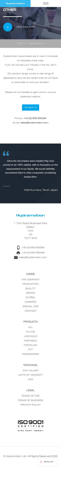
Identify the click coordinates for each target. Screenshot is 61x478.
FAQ (30, 379)
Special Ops (30, 306)
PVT (30, 350)
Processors (30, 354)
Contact (30, 311)
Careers (30, 302)
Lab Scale (30, 336)
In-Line (30, 332)
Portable (30, 341)
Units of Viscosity (30, 375)
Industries (35, 44)
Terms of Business (30, 400)
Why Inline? (30, 371)
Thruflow (30, 345)
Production (31, 284)
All (30, 327)
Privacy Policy (30, 405)
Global (31, 297)
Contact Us (30, 107)
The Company (31, 280)
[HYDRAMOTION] (15, 3)
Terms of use (30, 396)
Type (19, 44)
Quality (30, 289)
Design (30, 293)
